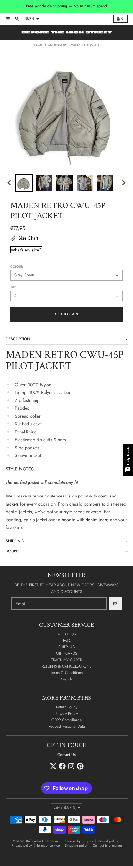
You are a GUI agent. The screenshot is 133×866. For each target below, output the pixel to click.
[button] (24, 183)
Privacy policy (22, 845)
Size (13, 287)
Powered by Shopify (78, 841)
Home (38, 45)
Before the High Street (42, 841)
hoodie (68, 519)
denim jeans (97, 519)
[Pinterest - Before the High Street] (80, 766)
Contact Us (66, 755)
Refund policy (108, 841)
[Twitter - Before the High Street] (53, 766)
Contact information (107, 845)
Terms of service (48, 845)
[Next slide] (123, 182)
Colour (16, 266)
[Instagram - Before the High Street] (71, 766)
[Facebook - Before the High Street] (62, 766)
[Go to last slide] (10, 182)
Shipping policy (76, 845)
